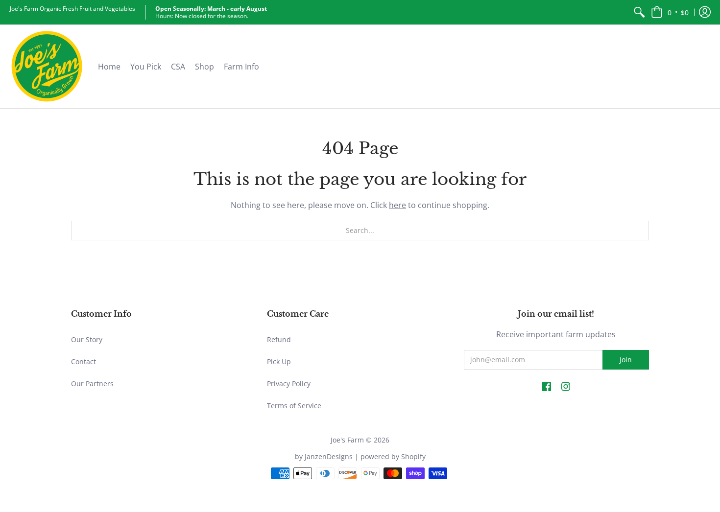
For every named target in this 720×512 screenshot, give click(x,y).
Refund (279, 339)
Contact (83, 361)
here (397, 205)
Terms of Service (294, 405)
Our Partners (92, 383)
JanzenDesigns (329, 456)
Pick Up (279, 361)
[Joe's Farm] (46, 66)
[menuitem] (639, 12)
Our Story (86, 339)
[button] (670, 12)
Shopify (413, 456)
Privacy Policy (289, 383)
